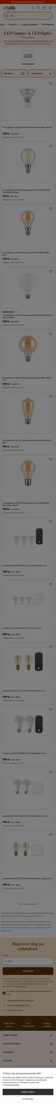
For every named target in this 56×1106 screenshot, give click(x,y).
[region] (28, 1087)
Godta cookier (28, 1092)
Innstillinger (28, 1099)
